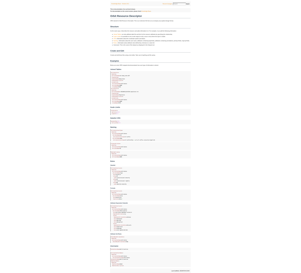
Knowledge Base (146, 11)
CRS (114, 38)
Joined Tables (117, 34)
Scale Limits (116, 36)
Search (187, 3)
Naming (115, 40)
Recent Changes (167, 3)
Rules (115, 43)
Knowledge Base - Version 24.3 (120, 3)
